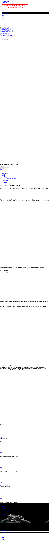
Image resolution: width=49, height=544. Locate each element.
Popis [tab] (2, 181)
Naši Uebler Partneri (4, 540)
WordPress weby (8, 532)
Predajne (3, 517)
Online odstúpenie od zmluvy (5, 510)
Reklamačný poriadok (4, 507)
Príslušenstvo (3, 175)
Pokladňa (3, 506)
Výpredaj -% (3, 179)
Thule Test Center (5, 12)
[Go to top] (0, 533)
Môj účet (3, 505)
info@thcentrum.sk (4, 530)
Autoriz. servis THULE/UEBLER (6, 516)
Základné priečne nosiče (5, 180)
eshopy (12, 532)
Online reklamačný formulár (5, 511)
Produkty (3, 515)
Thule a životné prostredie (6, 13)
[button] (3, 15)
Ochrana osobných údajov (5, 508)
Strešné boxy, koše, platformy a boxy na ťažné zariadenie (9, 178)
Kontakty (3, 14)
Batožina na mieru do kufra (5, 173)
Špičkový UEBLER (4, 177)
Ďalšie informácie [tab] (4, 182)
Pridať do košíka (2, 168)
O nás (2, 11)
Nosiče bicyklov (4, 174)
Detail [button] (1, 437)
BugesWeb (3, 532)
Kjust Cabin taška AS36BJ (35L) (4, 485)
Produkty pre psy (4, 176)
